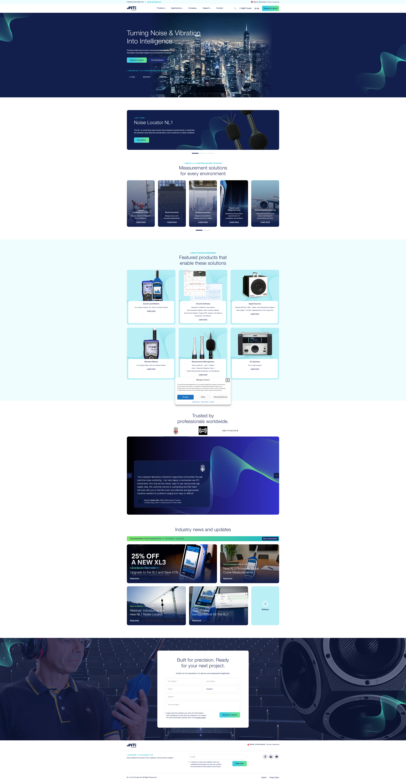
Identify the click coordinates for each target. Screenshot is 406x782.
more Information (154, 2)
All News (265, 610)
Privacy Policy (205, 401)
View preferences (220, 397)
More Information (270, 539)
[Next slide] (276, 475)
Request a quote (137, 60)
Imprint (212, 401)
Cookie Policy (196, 401)
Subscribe (239, 764)
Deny (203, 397)
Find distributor (157, 60)
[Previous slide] (129, 475)
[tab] (195, 153)
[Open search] (235, 8)
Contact (219, 8)
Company (192, 8)
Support (206, 8)
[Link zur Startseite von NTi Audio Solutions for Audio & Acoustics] (131, 8)
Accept (185, 397)
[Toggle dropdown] (165, 8)
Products (160, 8)
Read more (134, 579)
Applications (176, 8)
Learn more (141, 222)
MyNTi (246, 8)
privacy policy (201, 718)
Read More (141, 140)
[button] (228, 380)
